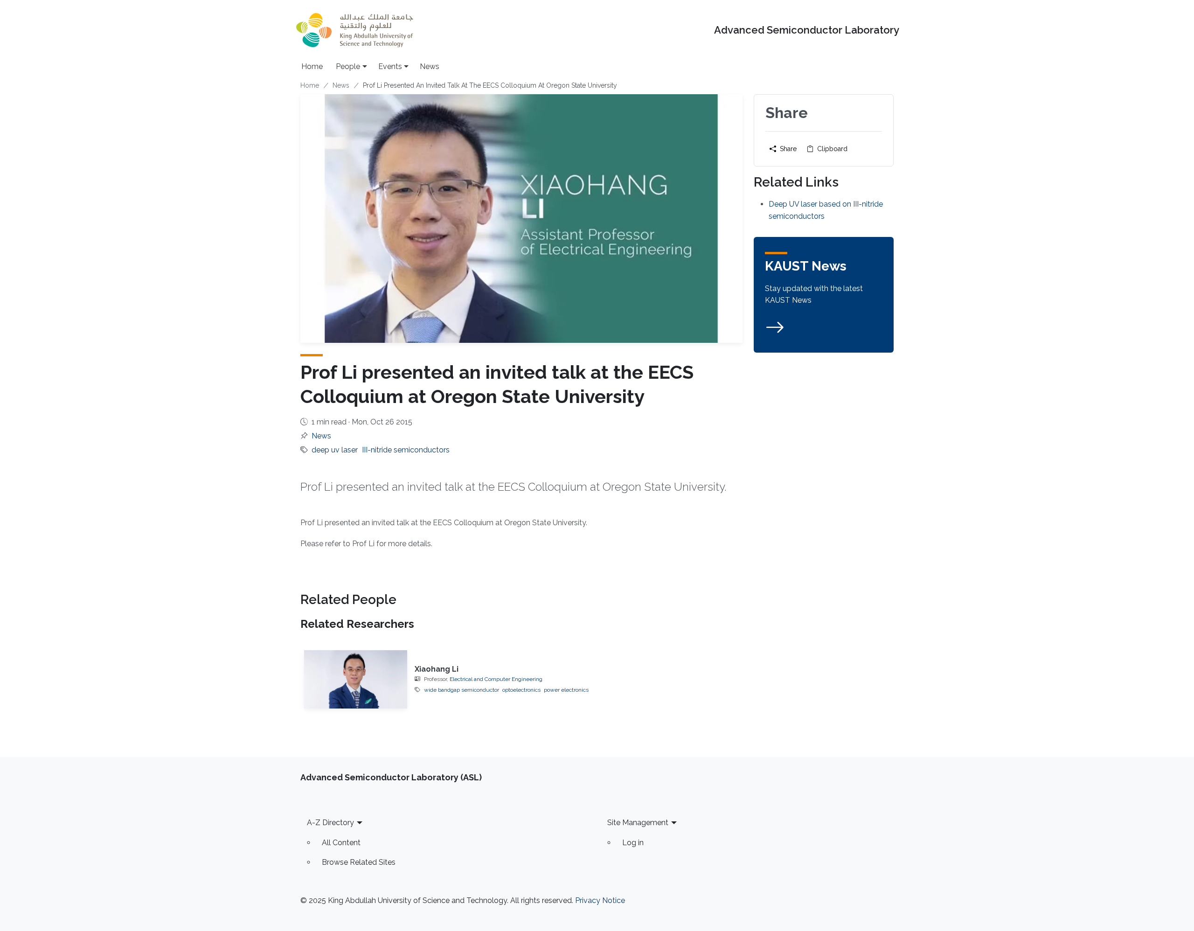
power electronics (566, 690)
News (429, 66)
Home (312, 66)
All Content (341, 842)
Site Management (637, 822)
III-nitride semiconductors (406, 449)
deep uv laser (335, 449)
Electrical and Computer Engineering (496, 679)
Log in (633, 842)
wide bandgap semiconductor (461, 690)
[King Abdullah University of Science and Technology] (354, 30)
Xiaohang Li (436, 669)
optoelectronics (521, 690)
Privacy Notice (600, 900)
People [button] (348, 66)
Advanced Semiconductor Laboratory (806, 30)
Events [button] (390, 66)
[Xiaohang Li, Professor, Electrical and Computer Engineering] (355, 679)
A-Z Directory (330, 822)
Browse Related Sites (359, 862)
